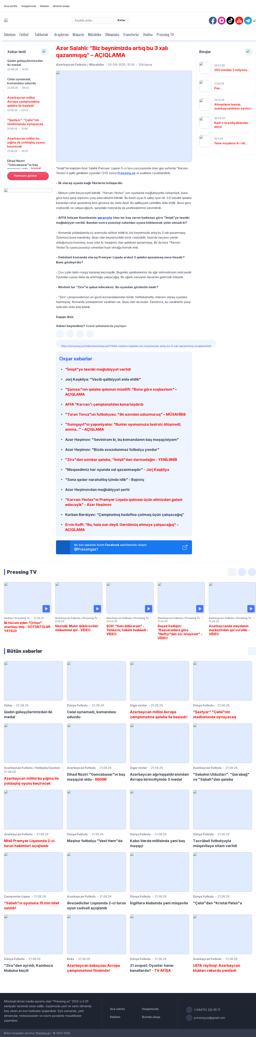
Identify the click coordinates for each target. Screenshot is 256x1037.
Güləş (8, 705)
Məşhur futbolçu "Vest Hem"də (95, 841)
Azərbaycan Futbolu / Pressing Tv (76, 618)
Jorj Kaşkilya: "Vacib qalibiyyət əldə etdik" (103, 379)
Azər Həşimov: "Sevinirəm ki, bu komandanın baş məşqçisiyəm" (122, 439)
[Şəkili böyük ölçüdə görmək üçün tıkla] (124, 116)
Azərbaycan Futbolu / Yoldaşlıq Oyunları (32, 767)
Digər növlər (138, 705)
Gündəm (9, 34)
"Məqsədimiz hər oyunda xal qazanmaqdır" (117, 469)
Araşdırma (61, 34)
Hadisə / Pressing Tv (17, 618)
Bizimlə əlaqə (61, 6)
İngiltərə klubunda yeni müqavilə (159, 903)
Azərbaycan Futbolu (81, 767)
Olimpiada (112, 34)
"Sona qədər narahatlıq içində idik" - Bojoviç (104, 479)
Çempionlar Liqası (17, 896)
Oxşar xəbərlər (75, 359)
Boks (70, 959)
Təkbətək (41, 34)
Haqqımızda (28, 6)
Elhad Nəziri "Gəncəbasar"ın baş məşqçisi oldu (24, 165)
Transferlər (131, 34)
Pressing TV (165, 34)
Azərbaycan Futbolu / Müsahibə (80, 64)
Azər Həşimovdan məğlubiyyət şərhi (97, 489)
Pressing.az (126, 173)
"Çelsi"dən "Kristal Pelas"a (217, 903)
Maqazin (78, 34)
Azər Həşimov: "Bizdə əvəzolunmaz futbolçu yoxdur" (112, 449)
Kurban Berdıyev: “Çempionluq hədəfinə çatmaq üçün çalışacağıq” (124, 514)
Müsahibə (94, 34)
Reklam (44, 6)
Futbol (23, 34)
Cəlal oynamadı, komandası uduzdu (21, 81)
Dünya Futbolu (77, 705)
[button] (60, 334)
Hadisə (148, 34)
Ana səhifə (10, 6)
